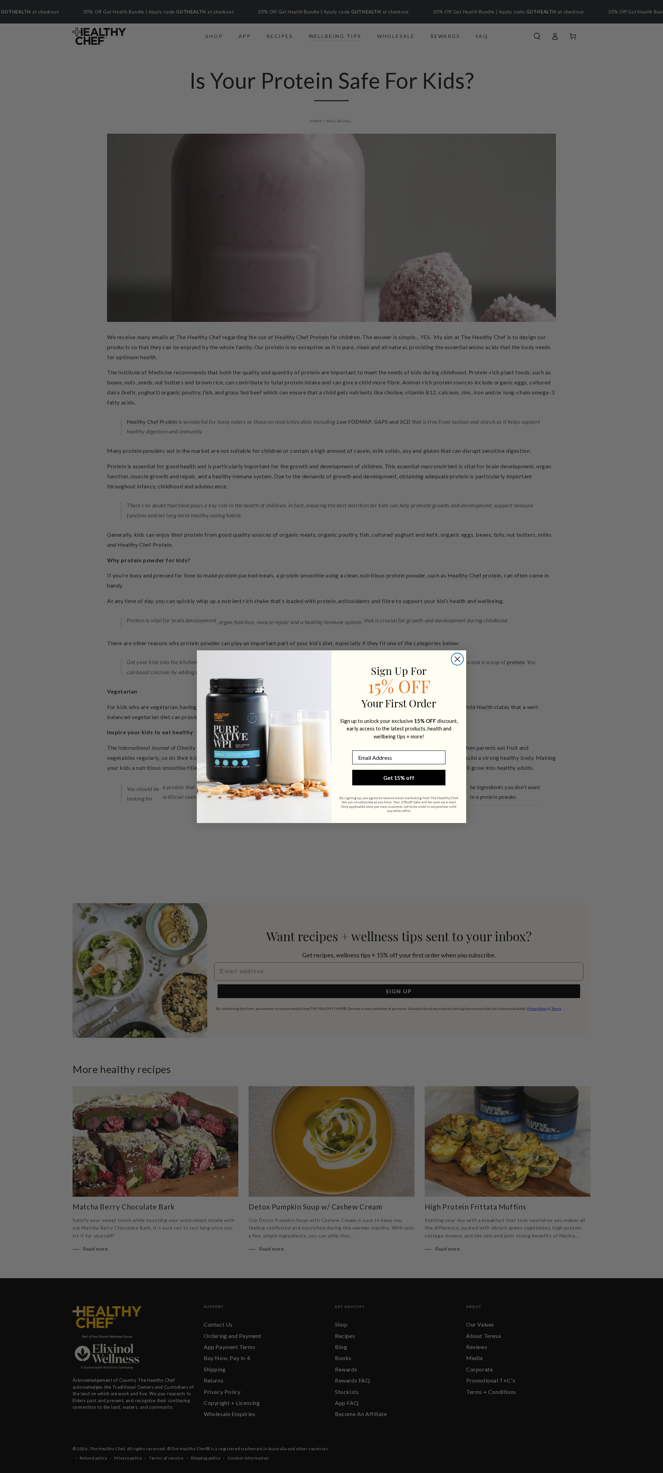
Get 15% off (398, 777)
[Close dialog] (457, 659)
